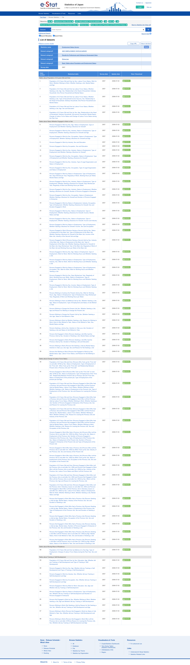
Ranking (46, 653)
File (74, 648)
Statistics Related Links (138, 654)
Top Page (43, 17)
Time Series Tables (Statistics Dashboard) (108, 646)
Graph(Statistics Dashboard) (110, 643)
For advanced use (136, 643)
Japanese (148, 2)
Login (140, 7)
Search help (145, 34)
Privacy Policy (80, 662)
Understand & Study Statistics (140, 652)
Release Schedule (49, 648)
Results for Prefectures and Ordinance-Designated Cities (80, 55)
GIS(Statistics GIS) (107, 650)
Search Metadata (46, 36)
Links (79, 13)
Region (104, 652)
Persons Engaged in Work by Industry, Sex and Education (67, 142)
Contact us (139, 2)
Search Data (58, 36)
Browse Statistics (44, 13)
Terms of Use (67, 662)
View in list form (146, 43)
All (73, 643)
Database (76, 646)
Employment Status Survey (70, 47)
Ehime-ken (65, 59)
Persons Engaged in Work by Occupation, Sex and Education (68, 146)
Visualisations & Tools (58, 13)
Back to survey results (47, 43)
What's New (47, 650)
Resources (71, 13)
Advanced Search (44, 33)
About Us (56, 662)
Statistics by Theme (79, 651)
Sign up (149, 7)
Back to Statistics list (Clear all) (141, 25)
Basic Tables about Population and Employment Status (79, 63)
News (45, 646)
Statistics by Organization (80, 653)
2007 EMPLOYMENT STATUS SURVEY (74, 51)
